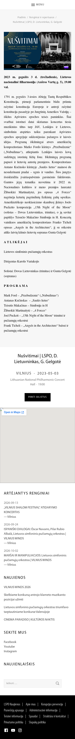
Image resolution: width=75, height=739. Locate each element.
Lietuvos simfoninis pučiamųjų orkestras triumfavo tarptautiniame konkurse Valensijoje (36, 610)
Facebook (10, 642)
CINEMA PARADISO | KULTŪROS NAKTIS (29, 619)
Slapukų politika (37, 722)
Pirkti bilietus (37, 397)
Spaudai (33, 716)
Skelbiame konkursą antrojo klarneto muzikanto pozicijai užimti (35, 597)
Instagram (10, 651)
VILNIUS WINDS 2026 (17, 587)
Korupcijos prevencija (52, 704)
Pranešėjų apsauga (14, 710)
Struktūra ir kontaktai (54, 716)
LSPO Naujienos (12, 704)
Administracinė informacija (43, 710)
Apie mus (31, 704)
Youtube (9, 646)
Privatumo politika (13, 722)
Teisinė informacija (13, 716)
